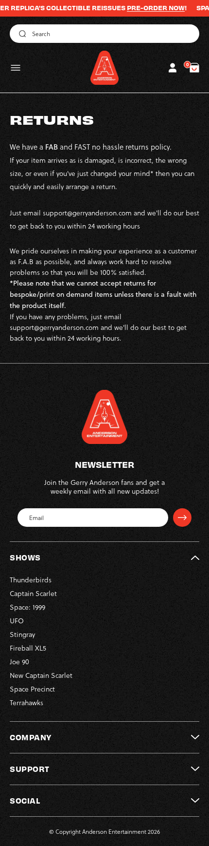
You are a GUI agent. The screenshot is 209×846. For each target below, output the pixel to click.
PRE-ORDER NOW (146, 8)
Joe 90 (19, 661)
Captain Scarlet (33, 593)
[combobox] (104, 33)
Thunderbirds (31, 580)
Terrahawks (26, 702)
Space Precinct (32, 689)
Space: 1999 (27, 607)
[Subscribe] (182, 517)
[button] (15, 68)
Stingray (22, 634)
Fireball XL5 (28, 648)
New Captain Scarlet (41, 675)
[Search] (21, 33)
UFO (17, 620)
